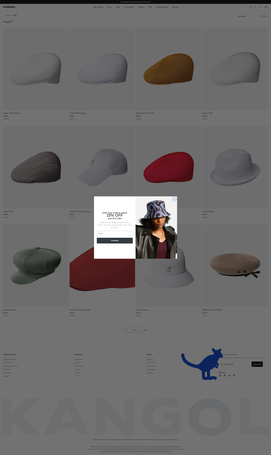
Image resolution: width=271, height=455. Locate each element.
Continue (115, 240)
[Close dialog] (174, 199)
